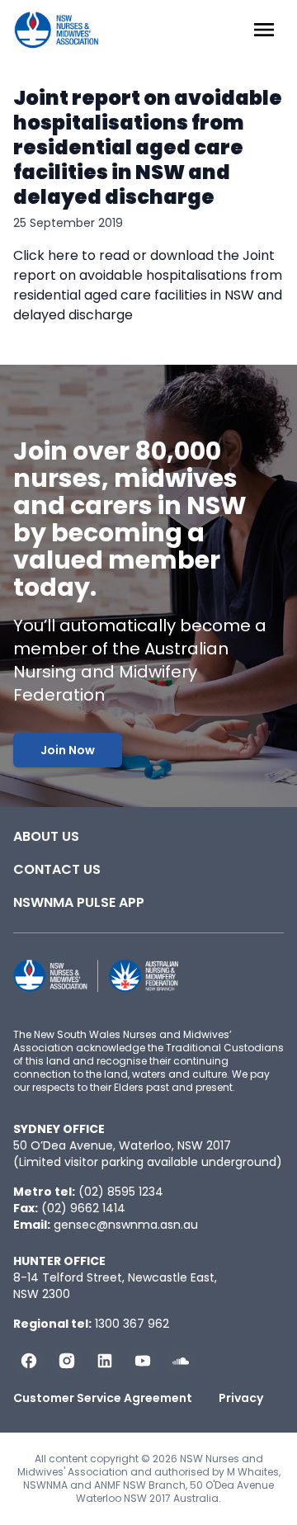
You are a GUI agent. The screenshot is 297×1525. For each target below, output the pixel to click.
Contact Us (57, 869)
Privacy (241, 1398)
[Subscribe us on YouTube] (142, 1360)
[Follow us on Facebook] (29, 1360)
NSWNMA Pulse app (78, 902)
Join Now (67, 750)
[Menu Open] (264, 30)
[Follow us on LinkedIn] (104, 1360)
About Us (46, 836)
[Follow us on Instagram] (66, 1360)
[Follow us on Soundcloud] (180, 1360)
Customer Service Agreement (102, 1398)
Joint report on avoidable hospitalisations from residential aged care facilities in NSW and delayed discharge (147, 147)
